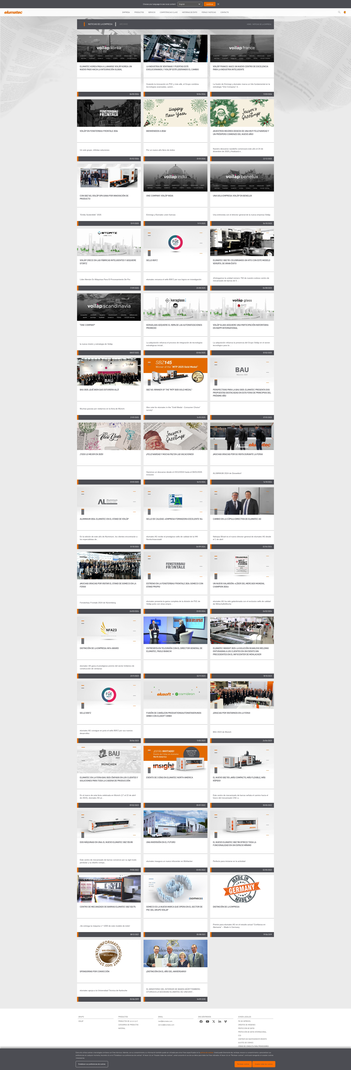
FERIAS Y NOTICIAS (209, 12)
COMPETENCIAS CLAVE (169, 12)
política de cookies (206, 1052)
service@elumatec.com (166, 1025)
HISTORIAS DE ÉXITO (189, 12)
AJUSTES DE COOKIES (245, 1042)
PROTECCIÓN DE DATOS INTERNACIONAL (252, 1032)
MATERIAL (121, 1028)
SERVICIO (151, 12)
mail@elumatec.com (165, 1021)
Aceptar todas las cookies (264, 1064)
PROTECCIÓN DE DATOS (246, 1028)
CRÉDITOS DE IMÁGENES (246, 1025)
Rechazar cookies (243, 1064)
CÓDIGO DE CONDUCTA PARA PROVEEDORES (253, 1046)
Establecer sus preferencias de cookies (91, 1064)
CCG (239, 1035)
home (249, 24)
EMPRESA (126, 12)
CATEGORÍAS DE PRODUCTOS (128, 1025)
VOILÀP (80, 1021)
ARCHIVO (123, 24)
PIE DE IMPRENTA (244, 1021)
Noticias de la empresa (262, 24)
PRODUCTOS (139, 12)
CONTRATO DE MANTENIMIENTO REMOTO (252, 1039)
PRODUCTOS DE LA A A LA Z (128, 1021)
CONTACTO (224, 12)
